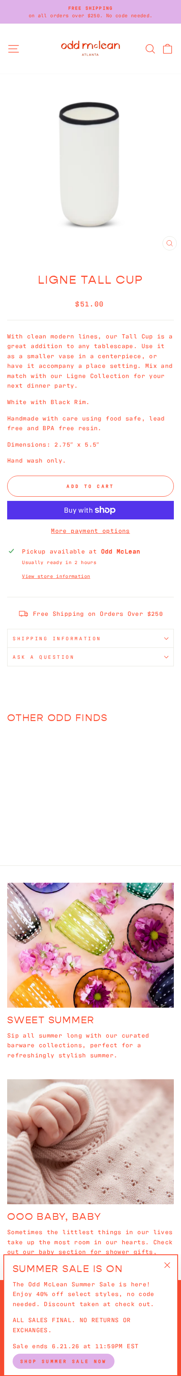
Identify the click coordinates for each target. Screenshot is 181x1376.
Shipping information (57, 638)
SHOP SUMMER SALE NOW (63, 1361)
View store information (56, 575)
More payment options (90, 530)
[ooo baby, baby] (90, 1141)
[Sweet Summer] (90, 945)
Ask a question (44, 656)
